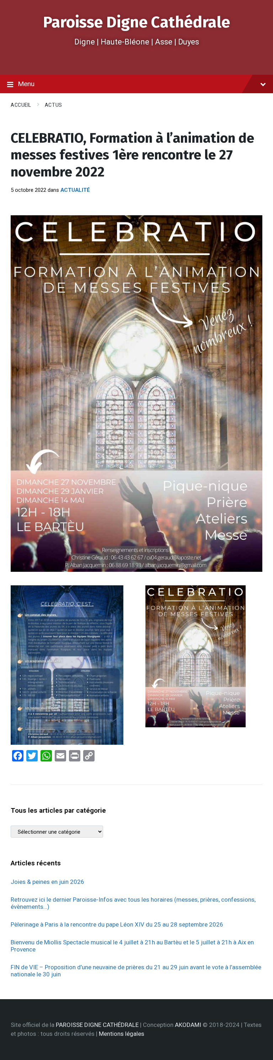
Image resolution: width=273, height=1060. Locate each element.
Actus (53, 105)
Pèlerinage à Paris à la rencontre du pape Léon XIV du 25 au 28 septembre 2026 (117, 924)
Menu (26, 84)
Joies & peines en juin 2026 (47, 881)
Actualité (75, 190)
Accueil (21, 105)
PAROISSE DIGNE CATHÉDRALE (97, 1024)
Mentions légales (121, 1033)
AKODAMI (188, 1024)
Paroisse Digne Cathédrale (136, 22)
